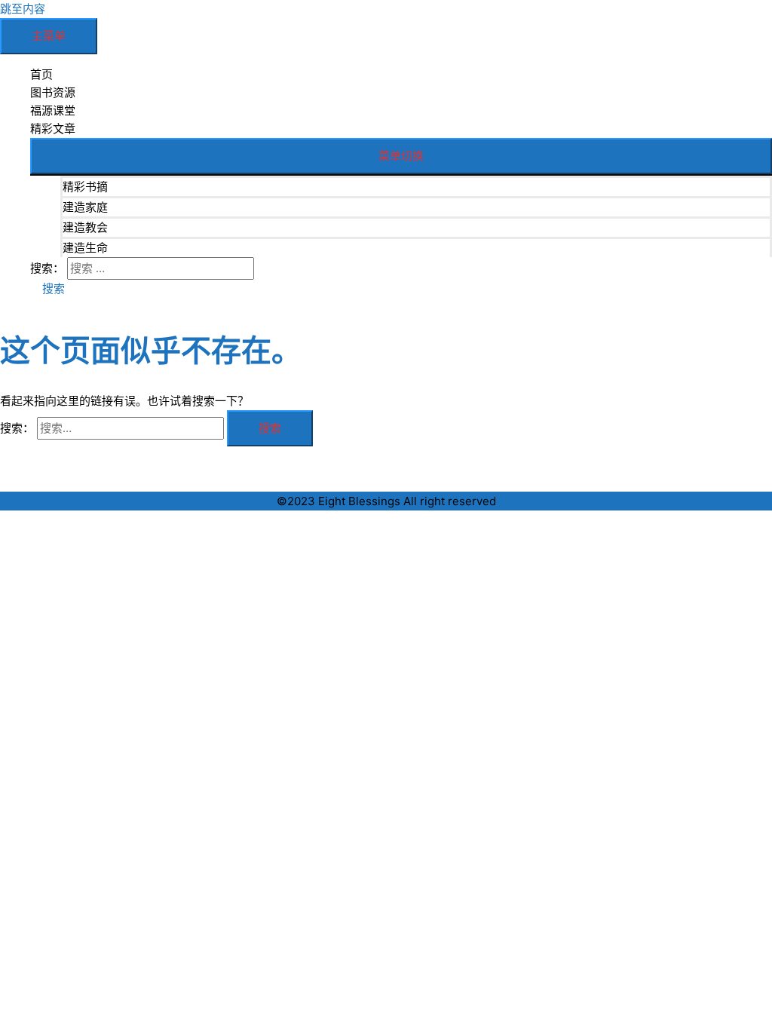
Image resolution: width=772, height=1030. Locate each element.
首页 (41, 74)
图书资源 (52, 92)
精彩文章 (52, 128)
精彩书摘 (85, 186)
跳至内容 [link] (22, 9)
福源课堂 (52, 110)
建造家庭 (85, 207)
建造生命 (85, 248)
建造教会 (85, 227)
